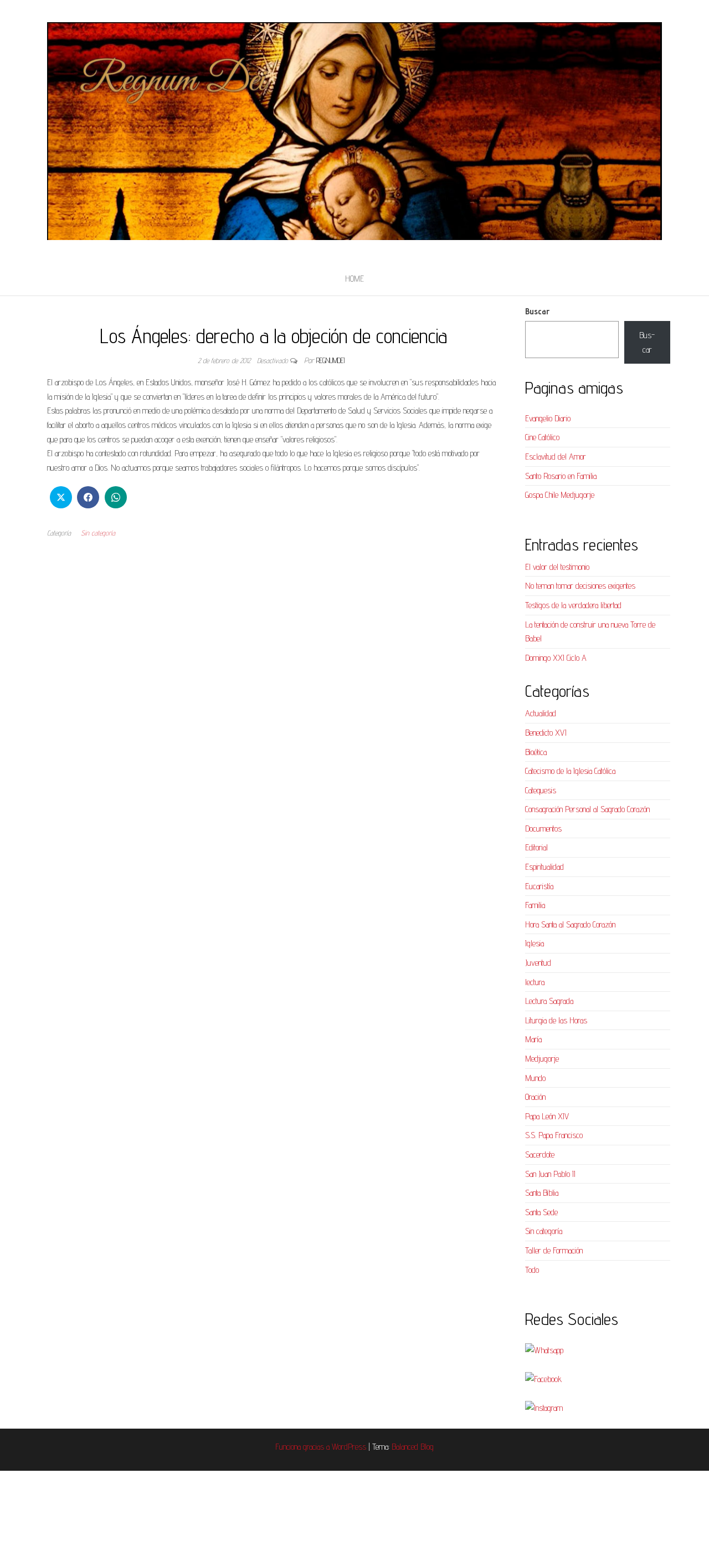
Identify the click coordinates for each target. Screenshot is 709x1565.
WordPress (349, 1446)
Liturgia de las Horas (556, 1020)
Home (354, 278)
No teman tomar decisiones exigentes (580, 585)
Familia (535, 905)
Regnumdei (330, 360)
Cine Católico (542, 437)
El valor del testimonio (557, 567)
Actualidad (540, 713)
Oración (535, 1097)
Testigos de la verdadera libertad (573, 605)
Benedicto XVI (546, 732)
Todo (532, 1270)
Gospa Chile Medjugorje (559, 495)
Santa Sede (541, 1212)
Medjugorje (542, 1058)
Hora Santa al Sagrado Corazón (570, 924)
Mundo (535, 1078)
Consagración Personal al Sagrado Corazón (587, 809)
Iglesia (534, 943)
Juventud (538, 962)
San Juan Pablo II (550, 1174)
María (533, 1039)
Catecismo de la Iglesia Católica (570, 771)
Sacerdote (539, 1154)
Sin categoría (98, 532)
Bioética (536, 752)
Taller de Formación (554, 1250)
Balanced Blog (413, 1446)
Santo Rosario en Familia (561, 476)
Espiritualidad (544, 866)
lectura (534, 982)
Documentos (543, 828)
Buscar (537, 311)
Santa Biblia (541, 1192)
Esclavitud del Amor (555, 456)
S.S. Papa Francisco (554, 1135)
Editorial (536, 847)
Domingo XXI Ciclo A (556, 657)
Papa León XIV (547, 1116)
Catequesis (540, 790)
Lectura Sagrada (549, 1001)
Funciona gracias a (303, 1446)
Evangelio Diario (548, 418)
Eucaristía (539, 886)
